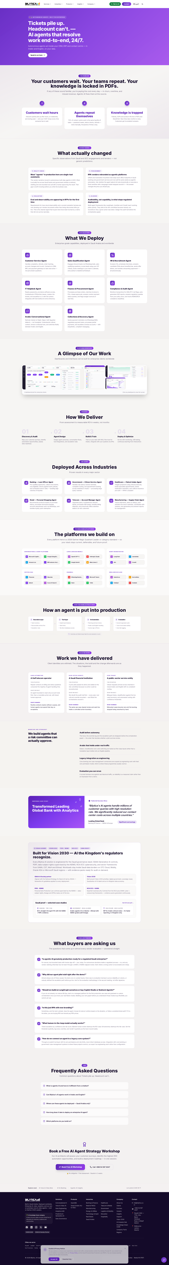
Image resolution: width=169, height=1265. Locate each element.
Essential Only (67, 1259)
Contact (126, 4)
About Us (120, 1203)
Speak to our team (37, 55)
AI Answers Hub (122, 1222)
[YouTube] (45, 1227)
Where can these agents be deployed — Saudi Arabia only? (68, 1103)
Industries (58, 4)
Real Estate (89, 1216)
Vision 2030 (120, 1219)
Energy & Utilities (91, 1211)
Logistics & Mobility (107, 1211)
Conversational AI (61, 1203)
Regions (119, 1232)
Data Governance (61, 1218)
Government (105, 1208)
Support (119, 1216)
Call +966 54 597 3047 (101, 1167)
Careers (119, 1211)
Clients (119, 1205)
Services (46, 4)
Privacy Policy (74, 1253)
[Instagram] (36, 1227)
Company (90, 4)
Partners (119, 1208)
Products (69, 4)
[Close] (125, 1248)
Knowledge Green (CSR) (122, 1226)
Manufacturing (90, 1208)
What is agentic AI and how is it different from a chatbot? (67, 1086)
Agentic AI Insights (77, 1188)
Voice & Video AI (61, 1205)
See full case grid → (128, 903)
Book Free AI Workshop (72, 1167)
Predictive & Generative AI (60, 1215)
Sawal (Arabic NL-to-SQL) (76, 1206)
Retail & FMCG (90, 1205)
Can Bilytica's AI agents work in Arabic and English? (65, 1095)
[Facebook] (27, 1227)
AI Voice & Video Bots (46, 1188)
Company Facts (122, 1229)
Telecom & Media (106, 1205)
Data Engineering (61, 1208)
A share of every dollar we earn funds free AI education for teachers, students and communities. (38, 1218)
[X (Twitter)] (41, 1227)
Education (104, 1214)
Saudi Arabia (90, 1219)
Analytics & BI (60, 1211)
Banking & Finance (92, 1203)
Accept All (54, 1259)
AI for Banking (61, 1188)
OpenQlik (74, 1203)
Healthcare (104, 1203)
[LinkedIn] (31, 1227)
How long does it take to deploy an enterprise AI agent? (67, 1112)
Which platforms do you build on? (59, 1121)
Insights (79, 4)
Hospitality (104, 1216)
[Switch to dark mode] (142, 4)
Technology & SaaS (92, 1214)
